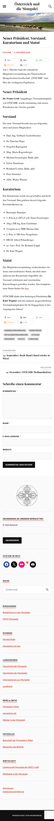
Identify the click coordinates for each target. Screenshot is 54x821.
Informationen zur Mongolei (16, 679)
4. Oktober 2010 (22, 52)
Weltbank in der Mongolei (15, 773)
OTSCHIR (7, 52)
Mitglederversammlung (16, 335)
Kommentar (10, 391)
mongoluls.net (9, 713)
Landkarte (7, 686)
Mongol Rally (9, 639)
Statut (21, 339)
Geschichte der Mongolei (15, 666)
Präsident (9, 339)
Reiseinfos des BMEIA (13, 746)
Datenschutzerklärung (13, 791)
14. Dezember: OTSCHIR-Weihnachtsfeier (28, 372)
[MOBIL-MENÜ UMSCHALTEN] (4, 6)
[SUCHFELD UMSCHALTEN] (49, 6)
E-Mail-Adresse (12, 436)
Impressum (8, 788)
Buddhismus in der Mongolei (16, 612)
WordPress (36, 815)
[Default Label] (21, 564)
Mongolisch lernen (11, 646)
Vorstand (33, 339)
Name (6, 423)
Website (7, 449)
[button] (10, 60)
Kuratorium (35, 330)
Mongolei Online (11, 706)
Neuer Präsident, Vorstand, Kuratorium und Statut (24, 40)
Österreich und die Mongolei (27, 6)
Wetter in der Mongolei (14, 720)
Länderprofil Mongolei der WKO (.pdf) (21, 767)
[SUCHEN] (47, 589)
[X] (14, 564)
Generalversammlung (15, 330)
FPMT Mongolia (10, 619)
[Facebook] (6, 564)
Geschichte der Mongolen (15, 673)
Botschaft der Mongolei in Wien (18, 740)
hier (27, 288)
